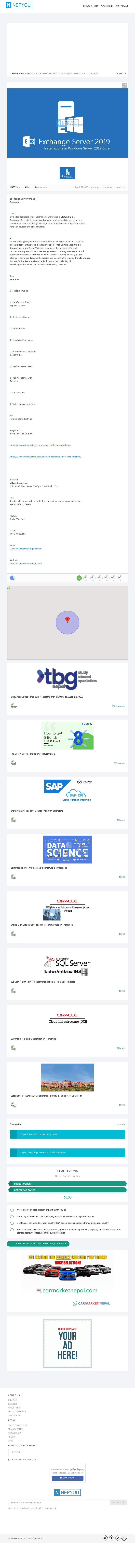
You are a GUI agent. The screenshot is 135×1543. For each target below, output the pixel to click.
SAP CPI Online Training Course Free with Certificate (37, 811)
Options (119, 73)
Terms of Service (17, 1411)
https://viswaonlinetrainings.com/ (26, 563)
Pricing (11, 1437)
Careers (12, 1404)
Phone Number (22, 1184)
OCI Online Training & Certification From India (33, 1039)
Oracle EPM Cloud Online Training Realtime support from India (42, 925)
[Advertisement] (67, 46)
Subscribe (118, 1502)
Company (12, 1400)
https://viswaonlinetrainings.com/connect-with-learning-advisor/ (40, 445)
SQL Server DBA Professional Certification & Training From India (43, 982)
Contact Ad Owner (24, 1190)
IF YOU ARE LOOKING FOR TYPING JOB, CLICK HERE (41, 1244)
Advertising (14, 1408)
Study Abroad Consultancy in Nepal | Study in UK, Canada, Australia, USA (47, 697)
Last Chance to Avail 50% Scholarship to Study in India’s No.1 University (46, 1096)
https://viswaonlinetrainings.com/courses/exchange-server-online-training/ (45, 456)
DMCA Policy (14, 1433)
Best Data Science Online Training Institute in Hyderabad (39, 868)
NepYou (16, 1452)
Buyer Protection (17, 1425)
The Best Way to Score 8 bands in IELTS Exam (33, 754)
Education (27, 73)
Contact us (14, 1415)
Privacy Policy (15, 1429)
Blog (10, 1441)
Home (14, 73)
